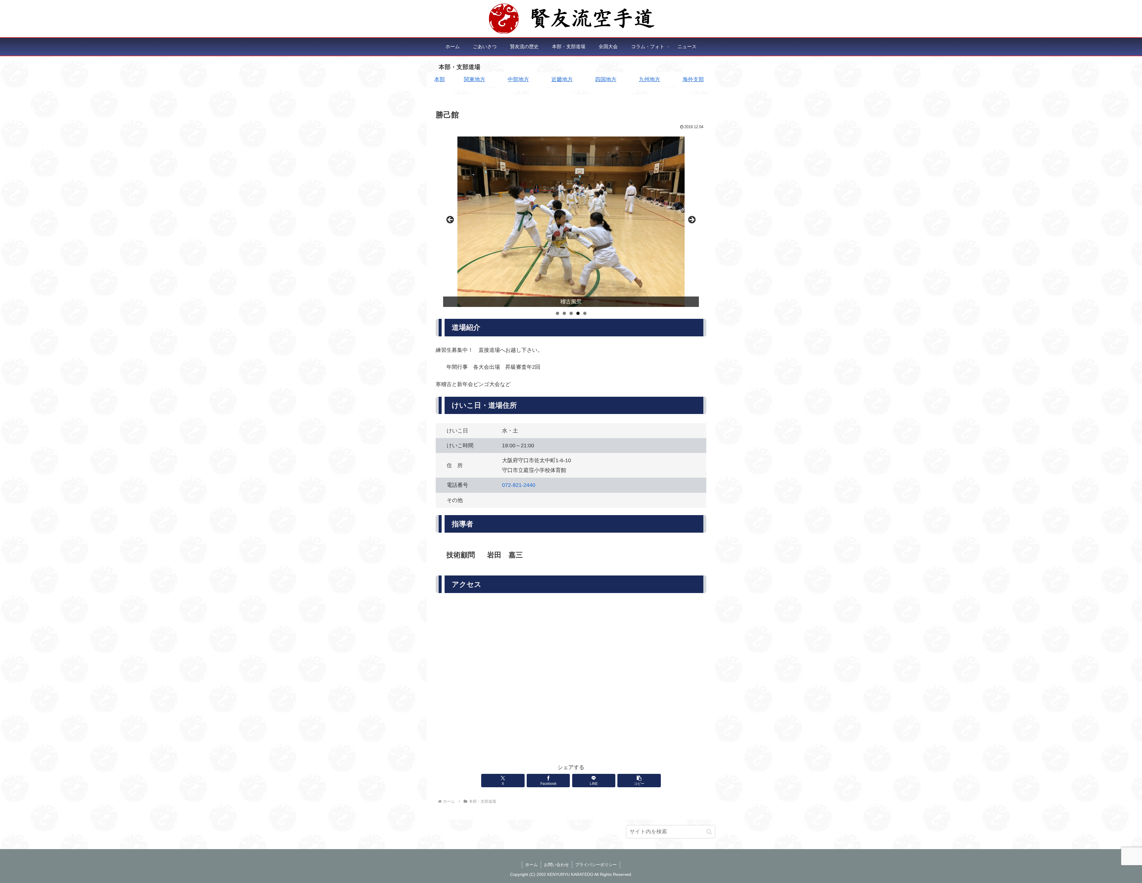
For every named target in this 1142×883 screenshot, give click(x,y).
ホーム (531, 864)
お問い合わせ (556, 864)
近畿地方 (562, 79)
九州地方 (649, 79)
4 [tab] (578, 313)
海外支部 (693, 79)
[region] (571, 222)
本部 (439, 79)
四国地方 (606, 79)
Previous (450, 220)
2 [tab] (564, 313)
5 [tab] (584, 313)
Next (691, 220)
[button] (639, 780)
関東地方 (474, 79)
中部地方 (518, 79)
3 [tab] (571, 313)
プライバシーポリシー (596, 864)
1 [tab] (557, 313)
